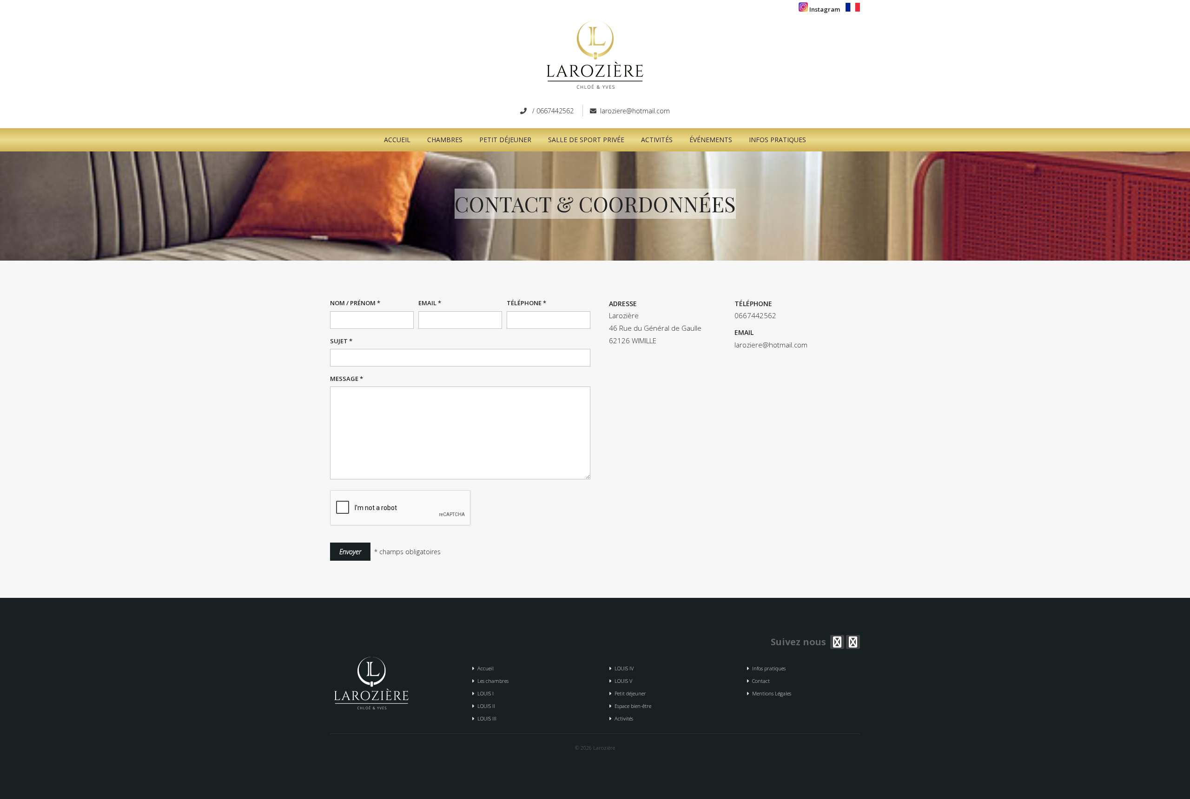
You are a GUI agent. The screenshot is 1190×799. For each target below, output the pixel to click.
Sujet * (341, 341)
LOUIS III (485, 718)
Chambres (445, 139)
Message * (346, 378)
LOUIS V (622, 680)
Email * (429, 303)
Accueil (397, 139)
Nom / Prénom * (355, 303)
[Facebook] (837, 642)
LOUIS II (485, 705)
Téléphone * (526, 303)
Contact (759, 680)
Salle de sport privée (586, 139)
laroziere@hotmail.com (635, 110)
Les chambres (492, 680)
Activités (657, 139)
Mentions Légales (770, 693)
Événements (710, 139)
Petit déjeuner (505, 139)
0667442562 (555, 110)
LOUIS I (484, 693)
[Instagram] (853, 642)
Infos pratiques (777, 139)
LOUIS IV (623, 668)
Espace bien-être (631, 705)
